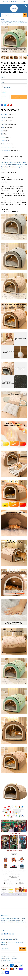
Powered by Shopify (18, 962)
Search (2, 956)
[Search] (25, 15)
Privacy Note (14, 958)
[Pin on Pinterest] (11, 105)
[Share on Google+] (8, 105)
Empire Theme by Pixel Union (7, 962)
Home (2, 19)
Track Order (13, 956)
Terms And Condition (5, 958)
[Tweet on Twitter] (5, 105)
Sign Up (22, 948)
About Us (7, 956)
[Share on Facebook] (2, 105)
